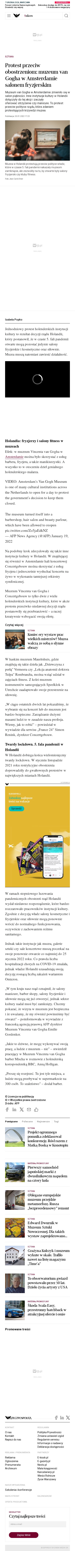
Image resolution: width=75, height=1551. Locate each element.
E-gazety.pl (44, 1461)
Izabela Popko (13, 319)
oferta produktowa (16, 1502)
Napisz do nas (13, 1439)
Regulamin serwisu (48, 1439)
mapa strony (12, 1496)
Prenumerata (13, 1464)
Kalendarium (45, 1496)
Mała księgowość (47, 1468)
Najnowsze (43, 1121)
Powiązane (11, 1121)
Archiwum (11, 1468)
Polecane (27, 1121)
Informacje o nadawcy (50, 1443)
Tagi (56, 1121)
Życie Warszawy (47, 1479)
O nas (8, 1432)
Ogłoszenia (11, 1461)
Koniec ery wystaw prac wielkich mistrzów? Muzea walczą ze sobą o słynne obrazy (48, 641)
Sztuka (9, 56)
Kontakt (9, 1435)
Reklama (10, 1457)
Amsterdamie (14, 456)
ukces (28, 16)
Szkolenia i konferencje (18, 1489)
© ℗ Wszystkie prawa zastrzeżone (25, 1100)
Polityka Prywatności (49, 1432)
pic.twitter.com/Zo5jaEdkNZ (26, 530)
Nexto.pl (42, 1464)
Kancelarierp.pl (46, 1472)
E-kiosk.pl (43, 1457)
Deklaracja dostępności (51, 1446)
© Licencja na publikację (19, 1096)
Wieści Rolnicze (46, 1475)
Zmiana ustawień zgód (51, 1435)
